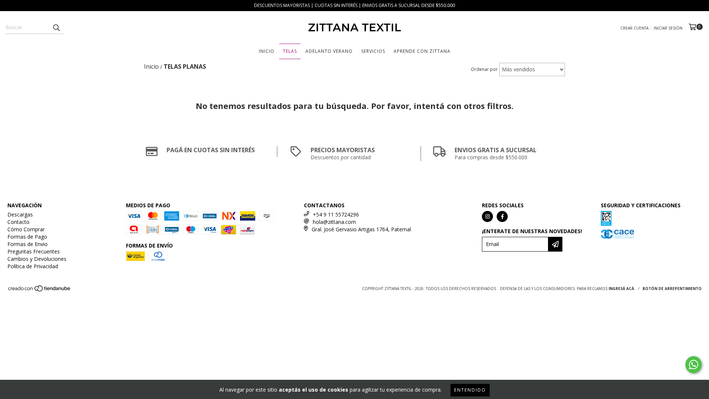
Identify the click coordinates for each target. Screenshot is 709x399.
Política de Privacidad (32, 266)
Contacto (18, 221)
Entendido (470, 390)
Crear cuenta (634, 28)
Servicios (373, 51)
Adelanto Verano (329, 51)
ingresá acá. (622, 288)
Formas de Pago (27, 236)
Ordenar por (484, 69)
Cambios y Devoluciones (36, 258)
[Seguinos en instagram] (487, 216)
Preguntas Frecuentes (33, 251)
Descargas (20, 214)
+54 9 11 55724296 (336, 214)
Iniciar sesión (668, 28)
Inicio (266, 51)
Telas (290, 51)
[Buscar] (56, 27)
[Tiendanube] (39, 290)
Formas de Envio (27, 244)
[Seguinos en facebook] (502, 216)
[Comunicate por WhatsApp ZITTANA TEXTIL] (693, 364)
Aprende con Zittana (422, 51)
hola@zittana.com (334, 221)
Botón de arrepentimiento (672, 288)
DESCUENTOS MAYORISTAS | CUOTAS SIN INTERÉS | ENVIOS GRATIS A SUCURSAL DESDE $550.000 (354, 5)
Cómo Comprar (26, 229)
